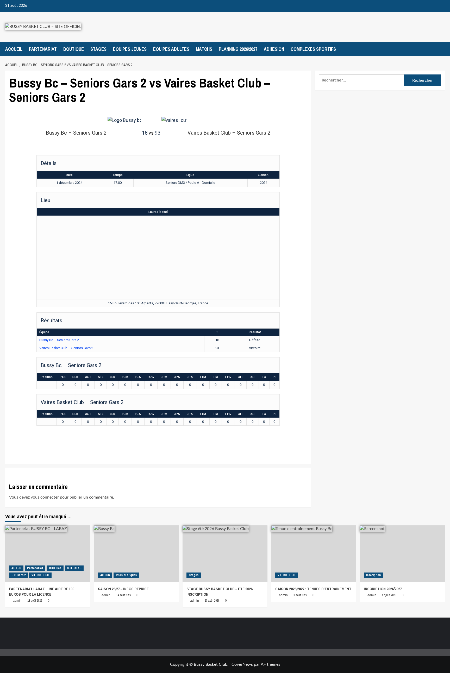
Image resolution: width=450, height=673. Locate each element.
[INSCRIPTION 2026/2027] (402, 553)
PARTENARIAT (43, 49)
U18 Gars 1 (74, 568)
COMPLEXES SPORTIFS (313, 49)
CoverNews (242, 664)
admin (17, 600)
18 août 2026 (34, 601)
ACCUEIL (13, 49)
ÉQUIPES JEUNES (130, 49)
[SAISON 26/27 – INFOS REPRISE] (136, 553)
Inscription (373, 575)
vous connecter (45, 497)
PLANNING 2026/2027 (238, 49)
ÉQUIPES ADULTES (171, 49)
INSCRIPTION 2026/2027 (383, 589)
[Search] (441, 49)
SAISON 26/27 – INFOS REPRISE (123, 589)
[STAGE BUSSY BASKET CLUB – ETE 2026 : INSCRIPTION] (225, 553)
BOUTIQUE (73, 49)
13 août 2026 (212, 601)
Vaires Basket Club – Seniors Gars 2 (66, 348)
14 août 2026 (123, 595)
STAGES (98, 49)
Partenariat (35, 568)
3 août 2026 (300, 595)
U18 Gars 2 (18, 575)
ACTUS (16, 568)
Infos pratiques (126, 575)
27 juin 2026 (389, 595)
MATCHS (204, 49)
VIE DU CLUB (40, 575)
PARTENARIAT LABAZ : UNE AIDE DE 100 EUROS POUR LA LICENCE (41, 591)
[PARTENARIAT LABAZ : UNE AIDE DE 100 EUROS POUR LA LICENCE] (47, 553)
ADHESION (274, 49)
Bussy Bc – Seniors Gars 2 (59, 340)
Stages (193, 575)
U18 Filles (55, 568)
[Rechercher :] (361, 80)
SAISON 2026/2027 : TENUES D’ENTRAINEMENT (313, 589)
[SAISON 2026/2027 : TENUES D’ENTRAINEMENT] (313, 553)
